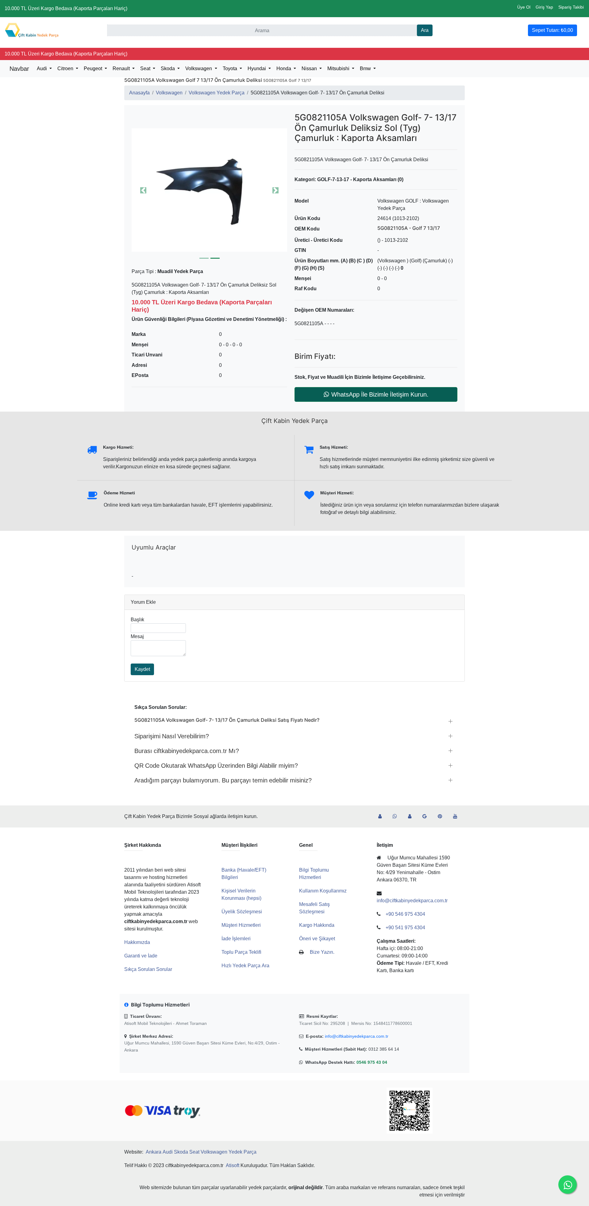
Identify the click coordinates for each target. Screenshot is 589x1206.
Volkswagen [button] (199, 68)
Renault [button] (122, 68)
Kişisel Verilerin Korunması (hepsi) (241, 894)
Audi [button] (42, 68)
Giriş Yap (544, 7)
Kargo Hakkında (316, 925)
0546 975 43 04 (371, 1062)
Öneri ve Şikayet (317, 938)
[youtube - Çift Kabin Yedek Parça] (458, 816)
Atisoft (232, 1165)
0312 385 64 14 (383, 1049)
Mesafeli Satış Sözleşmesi (314, 908)
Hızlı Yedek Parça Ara (245, 965)
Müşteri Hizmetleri (241, 925)
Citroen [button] (66, 68)
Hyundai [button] (257, 68)
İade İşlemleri (236, 938)
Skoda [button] (168, 68)
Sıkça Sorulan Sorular (148, 969)
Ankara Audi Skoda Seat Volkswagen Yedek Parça (201, 1151)
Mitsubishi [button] (339, 68)
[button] (209, 190)
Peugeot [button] (93, 68)
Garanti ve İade (140, 955)
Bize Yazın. (322, 952)
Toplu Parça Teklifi (241, 952)
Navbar (19, 68)
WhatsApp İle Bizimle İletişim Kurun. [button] (380, 394)
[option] (209, 190)
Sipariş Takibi (571, 7)
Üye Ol (523, 7)
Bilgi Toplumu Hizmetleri (314, 873)
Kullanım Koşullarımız (323, 890)
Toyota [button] (230, 68)
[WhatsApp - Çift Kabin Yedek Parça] (397, 816)
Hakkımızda (137, 942)
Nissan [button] (310, 68)
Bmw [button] (366, 68)
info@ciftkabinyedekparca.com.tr (356, 1036)
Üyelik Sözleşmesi (241, 911)
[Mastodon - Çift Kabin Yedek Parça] (412, 816)
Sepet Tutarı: (552, 30)
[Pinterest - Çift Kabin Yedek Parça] (442, 816)
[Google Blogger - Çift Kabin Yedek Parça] (427, 816)
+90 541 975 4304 (405, 927)
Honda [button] (284, 68)
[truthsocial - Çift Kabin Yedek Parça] (382, 816)
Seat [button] (146, 68)
